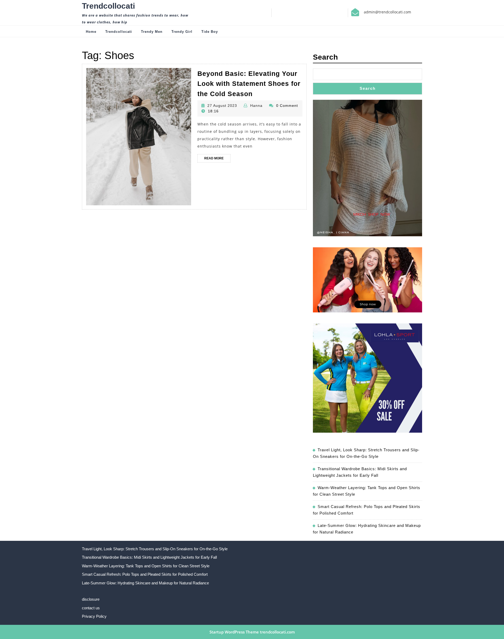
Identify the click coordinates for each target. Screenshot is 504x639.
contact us (91, 608)
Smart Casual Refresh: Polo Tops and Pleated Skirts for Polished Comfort (145, 574)
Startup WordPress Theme (234, 632)
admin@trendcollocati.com (387, 11)
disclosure (90, 599)
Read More (217, 159)
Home (91, 32)
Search (325, 57)
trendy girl (181, 32)
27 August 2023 (222, 105)
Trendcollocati (108, 6)
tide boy (209, 32)
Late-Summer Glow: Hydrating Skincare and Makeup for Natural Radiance (145, 583)
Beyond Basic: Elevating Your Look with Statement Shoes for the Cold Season (249, 83)
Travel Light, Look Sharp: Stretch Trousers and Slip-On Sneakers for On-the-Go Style (155, 549)
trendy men (151, 32)
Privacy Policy (94, 616)
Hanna (256, 105)
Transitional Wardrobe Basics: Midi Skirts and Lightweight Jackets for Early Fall (149, 557)
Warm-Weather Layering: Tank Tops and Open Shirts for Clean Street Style (145, 566)
